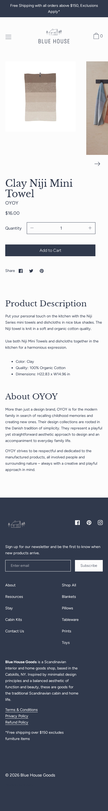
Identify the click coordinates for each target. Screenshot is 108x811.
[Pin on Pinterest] (41, 271)
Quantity (13, 228)
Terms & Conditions (21, 709)
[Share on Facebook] (20, 271)
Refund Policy (16, 722)
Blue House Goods (37, 775)
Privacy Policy (16, 716)
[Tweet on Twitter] (31, 271)
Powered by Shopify (19, 785)
